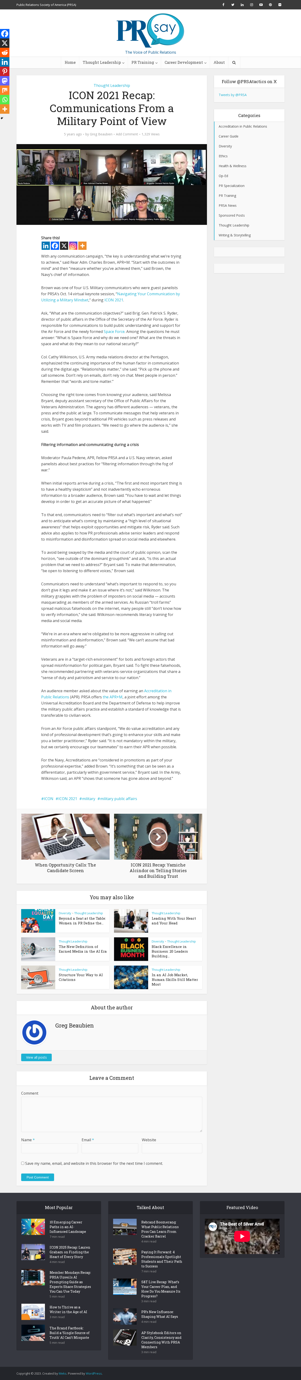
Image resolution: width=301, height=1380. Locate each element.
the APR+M (113, 697)
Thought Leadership (102, 62)
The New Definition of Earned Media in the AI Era (83, 949)
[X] (64, 246)
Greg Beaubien (101, 134)
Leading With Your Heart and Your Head (174, 920)
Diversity (65, 913)
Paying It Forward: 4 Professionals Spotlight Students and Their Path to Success (161, 1259)
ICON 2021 (113, 300)
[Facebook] (55, 246)
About (219, 62)
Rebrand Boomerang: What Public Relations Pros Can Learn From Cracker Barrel (160, 1229)
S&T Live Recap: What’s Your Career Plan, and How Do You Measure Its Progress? (160, 1289)
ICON (48, 798)
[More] (82, 246)
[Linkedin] (46, 246)
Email (88, 1139)
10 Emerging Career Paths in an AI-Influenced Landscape (68, 1227)
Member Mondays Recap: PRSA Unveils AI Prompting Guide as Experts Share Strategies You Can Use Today (70, 1282)
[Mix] (4, 90)
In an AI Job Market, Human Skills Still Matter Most (175, 979)
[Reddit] (4, 52)
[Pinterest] (4, 71)
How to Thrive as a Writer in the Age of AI (68, 1309)
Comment (29, 1093)
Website (149, 1139)
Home (70, 62)
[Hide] (2, 118)
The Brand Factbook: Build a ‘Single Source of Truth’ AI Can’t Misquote (70, 1333)
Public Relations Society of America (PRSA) (46, 5)
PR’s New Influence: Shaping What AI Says (159, 1314)
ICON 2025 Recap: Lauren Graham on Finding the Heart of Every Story (70, 1252)
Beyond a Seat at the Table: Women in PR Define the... (82, 920)
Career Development (184, 62)
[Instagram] (73, 246)
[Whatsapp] (4, 99)
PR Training (142, 62)
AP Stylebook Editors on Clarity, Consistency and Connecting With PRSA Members (161, 1340)
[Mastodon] (4, 80)
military (88, 798)
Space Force (114, 331)
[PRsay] (150, 30)
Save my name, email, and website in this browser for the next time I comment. (94, 1163)
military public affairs (118, 798)
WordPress (94, 1373)
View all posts (36, 1057)
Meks (63, 1373)
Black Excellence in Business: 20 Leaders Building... (170, 951)
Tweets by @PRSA (233, 95)
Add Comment (127, 134)
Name (28, 1139)
